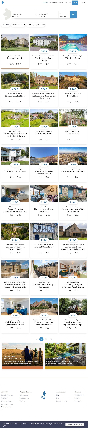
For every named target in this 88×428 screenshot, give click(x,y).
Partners (23, 401)
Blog (57, 395)
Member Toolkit (61, 401)
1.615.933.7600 (80, 395)
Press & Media (6, 407)
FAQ (57, 398)
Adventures (24, 395)
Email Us (77, 398)
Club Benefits (24, 398)
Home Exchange (6, 401)
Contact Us (78, 401)
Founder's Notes (7, 395)
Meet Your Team (7, 404)
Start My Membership (75, 425)
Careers (4, 410)
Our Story (4, 398)
